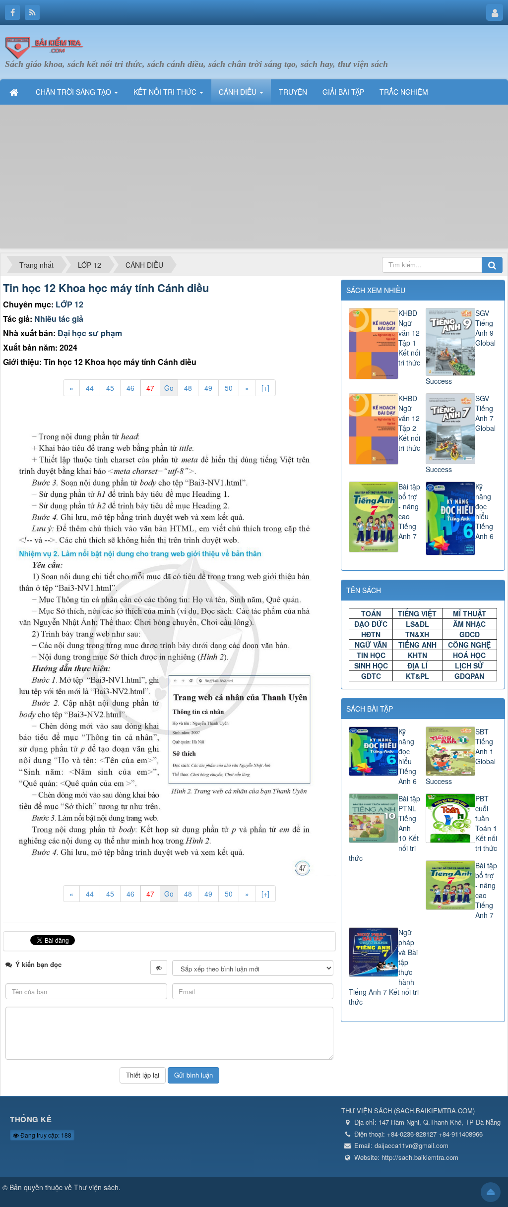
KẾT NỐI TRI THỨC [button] (165, 92)
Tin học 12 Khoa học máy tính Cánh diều (106, 288)
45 (110, 388)
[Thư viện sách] (47, 46)
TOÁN (371, 613)
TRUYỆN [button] (293, 92)
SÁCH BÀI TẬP (369, 709)
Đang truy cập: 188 (45, 1135)
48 (188, 388)
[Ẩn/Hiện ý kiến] (158, 967)
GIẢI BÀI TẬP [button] (343, 92)
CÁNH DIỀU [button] (238, 92)
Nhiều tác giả (58, 318)
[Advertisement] (254, 179)
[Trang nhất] (15, 91)
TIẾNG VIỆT (417, 613)
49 (208, 388)
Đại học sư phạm (90, 333)
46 (130, 388)
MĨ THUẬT (469, 613)
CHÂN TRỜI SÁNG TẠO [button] (74, 92)
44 (90, 388)
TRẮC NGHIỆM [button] (404, 92)
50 (229, 388)
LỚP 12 (69, 304)
